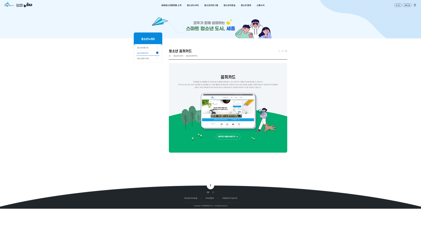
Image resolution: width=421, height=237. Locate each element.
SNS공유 (279, 51)
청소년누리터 (178, 56)
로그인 (398, 5)
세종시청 (407, 5)
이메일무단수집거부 (229, 198)
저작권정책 (209, 198)
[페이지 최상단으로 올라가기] (210, 185)
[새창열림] (208, 192)
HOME (170, 56)
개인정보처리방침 (190, 198)
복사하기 (283, 51)
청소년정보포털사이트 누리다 (18, 5)
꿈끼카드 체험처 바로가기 (226, 137)
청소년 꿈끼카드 (192, 56)
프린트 (286, 51)
